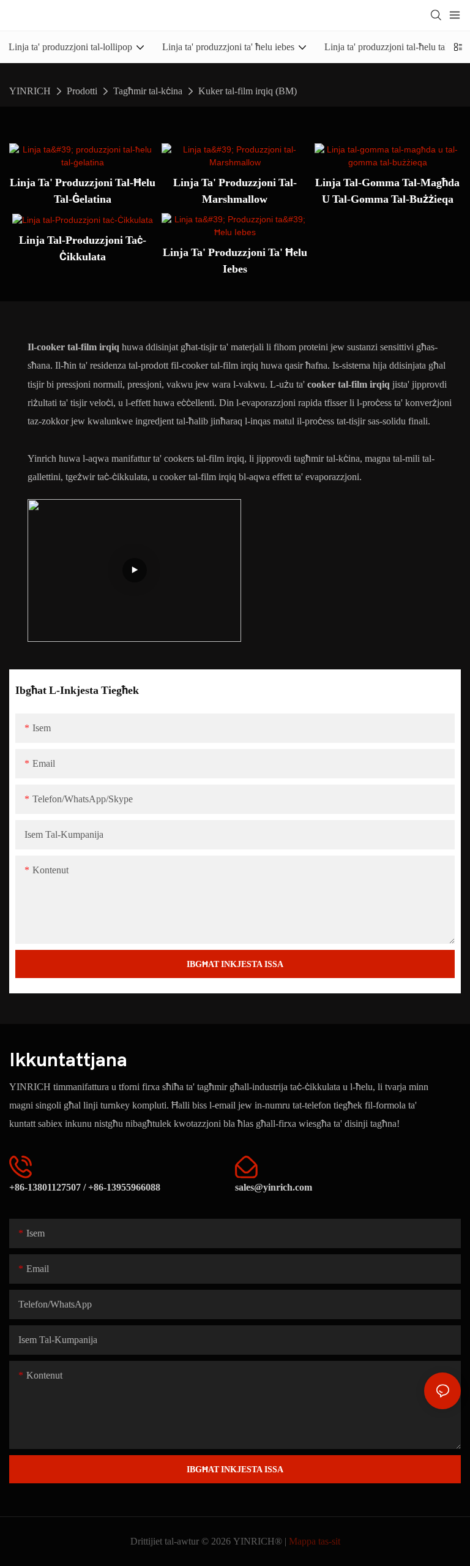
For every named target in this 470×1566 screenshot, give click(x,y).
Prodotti (82, 91)
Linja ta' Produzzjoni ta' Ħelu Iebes (235, 260)
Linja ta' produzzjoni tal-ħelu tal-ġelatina (82, 190)
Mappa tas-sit (314, 1541)
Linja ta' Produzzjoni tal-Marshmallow (235, 190)
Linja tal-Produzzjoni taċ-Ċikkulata (82, 248)
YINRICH (30, 91)
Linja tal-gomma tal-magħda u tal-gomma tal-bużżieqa (387, 190)
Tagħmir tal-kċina (147, 91)
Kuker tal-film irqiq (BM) (247, 91)
